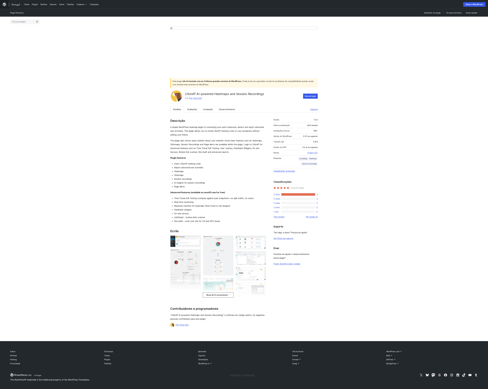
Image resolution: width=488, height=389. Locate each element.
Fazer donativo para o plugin (286, 264)
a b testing (303, 159)
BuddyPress (392, 363)
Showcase (108, 351)
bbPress (390, 359)
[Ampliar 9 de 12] (262, 270)
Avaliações (192, 109)
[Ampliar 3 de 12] (230, 239)
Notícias (13, 355)
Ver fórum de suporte (283, 238)
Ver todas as (312, 217)
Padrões (107, 363)
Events (295, 355)
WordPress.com (394, 351)
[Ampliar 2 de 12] (197, 252)
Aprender (202, 351)
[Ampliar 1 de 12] (197, 239)
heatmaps (313, 159)
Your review (278, 217)
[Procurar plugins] (37, 21)
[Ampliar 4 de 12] (230, 281)
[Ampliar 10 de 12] (262, 286)
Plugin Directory (17, 13)
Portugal (37, 375)
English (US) (313, 153)
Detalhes (177, 109)
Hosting (13, 359)
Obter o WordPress (474, 4)
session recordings (309, 164)
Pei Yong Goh (195, 98)
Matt (389, 355)
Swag (295, 363)
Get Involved (297, 351)
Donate (296, 359)
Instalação (208, 109)
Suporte (314, 109)
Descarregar (310, 96)
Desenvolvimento (227, 109)
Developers (203, 359)
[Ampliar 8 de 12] (262, 254)
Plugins (107, 359)
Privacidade (15, 363)
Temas (107, 355)
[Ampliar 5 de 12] (230, 300)
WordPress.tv (205, 363)
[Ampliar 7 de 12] (262, 239)
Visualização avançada (284, 171)
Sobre (12, 351)
